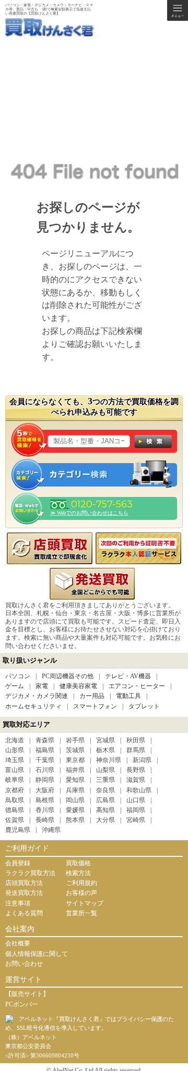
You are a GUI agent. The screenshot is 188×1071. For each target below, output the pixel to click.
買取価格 (78, 863)
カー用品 (91, 696)
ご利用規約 (81, 883)
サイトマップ (84, 903)
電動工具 (128, 696)
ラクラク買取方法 (30, 873)
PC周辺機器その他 (67, 676)
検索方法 (78, 873)
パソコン (17, 676)
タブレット (144, 706)
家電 (42, 686)
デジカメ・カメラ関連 (36, 696)
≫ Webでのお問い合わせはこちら (89, 513)
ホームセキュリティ (33, 706)
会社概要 (17, 943)
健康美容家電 (78, 686)
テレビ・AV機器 (128, 676)
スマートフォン (95, 706)
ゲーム (14, 686)
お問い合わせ (24, 963)
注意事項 (17, 903)
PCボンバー (21, 1004)
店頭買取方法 (24, 883)
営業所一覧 (81, 913)
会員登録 (17, 863)
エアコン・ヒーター (137, 686)
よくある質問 (24, 913)
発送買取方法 (24, 892)
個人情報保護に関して (36, 953)
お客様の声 (81, 892)
